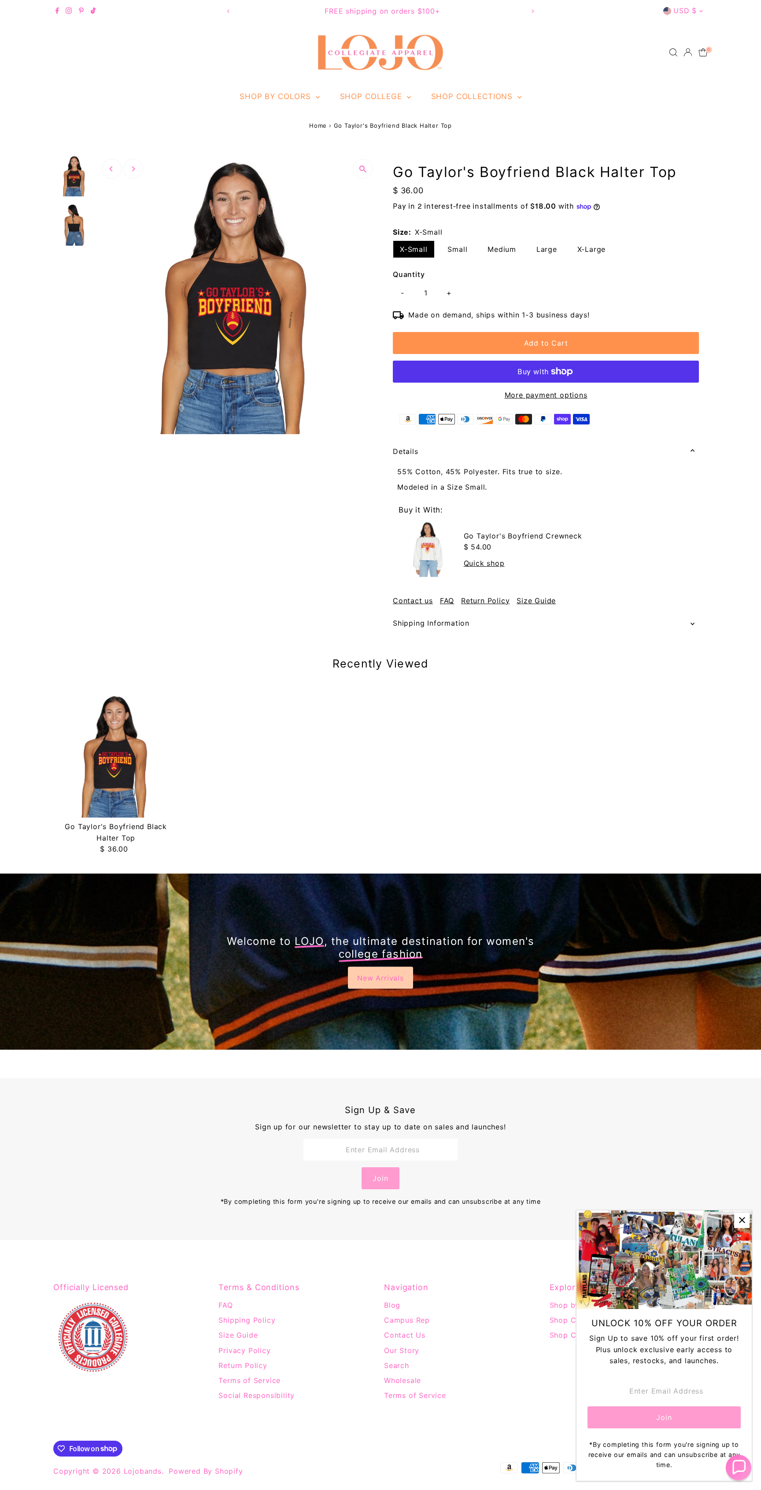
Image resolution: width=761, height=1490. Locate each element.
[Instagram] (68, 11)
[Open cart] (703, 52)
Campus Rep (407, 1320)
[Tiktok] (93, 11)
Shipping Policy (246, 1320)
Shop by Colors (277, 96)
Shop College (372, 96)
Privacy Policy (244, 1350)
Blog (392, 1305)
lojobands (143, 1471)
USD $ (685, 10)
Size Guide (536, 600)
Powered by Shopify (206, 1471)
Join (380, 1178)
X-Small (414, 249)
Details (405, 451)
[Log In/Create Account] (688, 52)
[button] (738, 1467)
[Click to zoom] (363, 169)
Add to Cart (546, 343)
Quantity (409, 274)
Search (396, 1365)
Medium (502, 249)
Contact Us (404, 1335)
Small (457, 249)
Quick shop (484, 563)
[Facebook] (57, 11)
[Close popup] (742, 1220)
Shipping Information (431, 623)
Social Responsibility (256, 1395)
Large (546, 249)
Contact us (413, 600)
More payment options (546, 395)
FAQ (447, 600)
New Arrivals (380, 978)
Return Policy (485, 600)
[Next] (533, 11)
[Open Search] (673, 52)
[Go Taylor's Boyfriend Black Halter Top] (115, 755)
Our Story (401, 1350)
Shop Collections (473, 96)
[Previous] (228, 11)
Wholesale (402, 1380)
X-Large (591, 249)
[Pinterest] (81, 11)
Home (318, 125)
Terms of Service (249, 1380)
